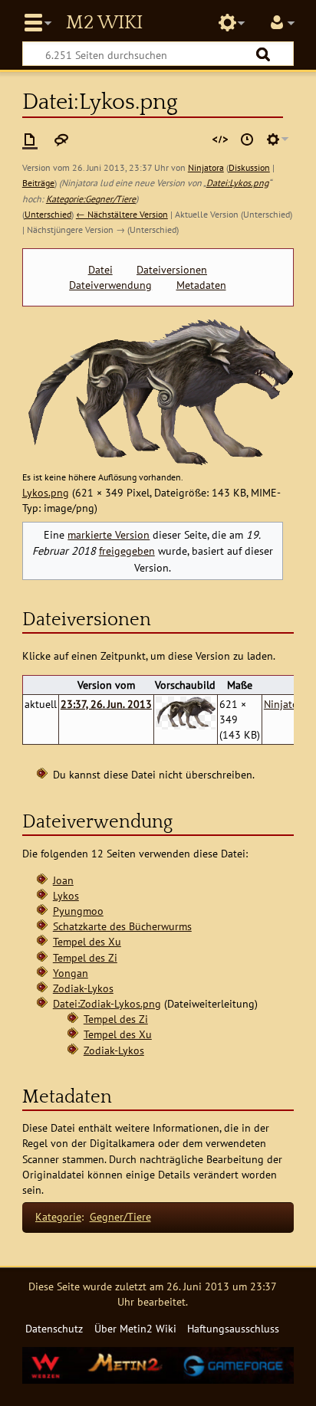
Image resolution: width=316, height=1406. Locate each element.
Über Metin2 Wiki (135, 1328)
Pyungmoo (78, 910)
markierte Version (108, 534)
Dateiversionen (172, 270)
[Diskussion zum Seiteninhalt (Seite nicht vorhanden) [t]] (61, 139)
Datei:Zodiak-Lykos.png (107, 1003)
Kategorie (58, 1216)
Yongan (70, 972)
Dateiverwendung (110, 285)
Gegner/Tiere (120, 1216)
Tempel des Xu (87, 941)
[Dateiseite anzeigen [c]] (30, 139)
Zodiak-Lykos (83, 988)
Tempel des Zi (85, 957)
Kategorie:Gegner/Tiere (91, 199)
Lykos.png (45, 492)
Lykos (66, 895)
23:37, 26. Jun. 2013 (106, 703)
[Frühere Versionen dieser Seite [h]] (247, 139)
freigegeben (127, 550)
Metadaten (201, 285)
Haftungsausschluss (233, 1328)
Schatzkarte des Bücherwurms (122, 926)
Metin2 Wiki (104, 23)
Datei (100, 270)
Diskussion (249, 167)
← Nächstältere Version (122, 214)
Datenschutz (54, 1328)
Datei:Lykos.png (237, 182)
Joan (63, 880)
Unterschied (48, 214)
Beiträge (38, 182)
